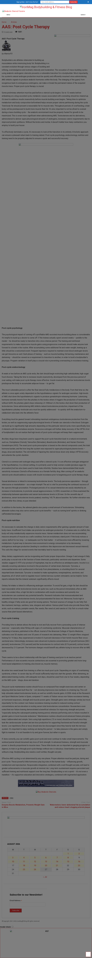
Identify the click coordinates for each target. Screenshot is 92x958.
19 (35, 865)
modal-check (5, 927)
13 (46, 861)
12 (35, 861)
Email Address (16, 900)
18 (24, 865)
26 (35, 869)
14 (57, 861)
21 (57, 865)
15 (68, 861)
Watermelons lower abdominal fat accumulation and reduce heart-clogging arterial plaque (70, 806)
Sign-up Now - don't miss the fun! (27, 2)
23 (79, 865)
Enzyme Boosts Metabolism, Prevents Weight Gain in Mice (23, 806)
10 (13, 861)
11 (24, 861)
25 (24, 869)
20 (46, 865)
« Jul (45, 877)
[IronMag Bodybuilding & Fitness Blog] (46, 7)
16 (79, 861)
